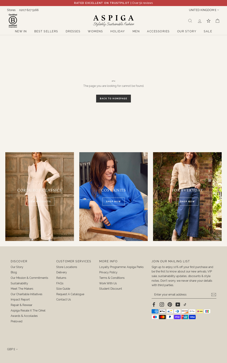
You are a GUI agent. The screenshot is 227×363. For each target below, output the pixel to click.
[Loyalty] (209, 21)
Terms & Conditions (112, 278)
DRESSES (73, 31)
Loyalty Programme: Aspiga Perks (121, 267)
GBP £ (11, 349)
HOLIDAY (117, 31)
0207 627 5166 (29, 10)
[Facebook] (154, 304)
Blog (14, 272)
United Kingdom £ (202, 10)
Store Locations (66, 267)
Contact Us (63, 299)
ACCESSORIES (158, 31)
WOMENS (95, 31)
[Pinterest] (170, 304)
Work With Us (108, 283)
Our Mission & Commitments (29, 278)
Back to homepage (113, 98)
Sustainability (19, 283)
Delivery (61, 272)
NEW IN (21, 31)
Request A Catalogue (70, 294)
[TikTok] (185, 304)
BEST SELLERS (46, 31)
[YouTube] (178, 304)
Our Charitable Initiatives (26, 294)
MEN (136, 31)
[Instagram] (162, 304)
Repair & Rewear (21, 305)
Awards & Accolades (24, 316)
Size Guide (63, 288)
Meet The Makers (22, 288)
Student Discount (110, 288)
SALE (208, 31)
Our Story (17, 267)
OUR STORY (186, 31)
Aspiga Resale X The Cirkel (28, 310)
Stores (11, 10)
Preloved (16, 321)
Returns (61, 278)
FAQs (59, 283)
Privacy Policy (108, 272)
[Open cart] (217, 20)
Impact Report (20, 299)
